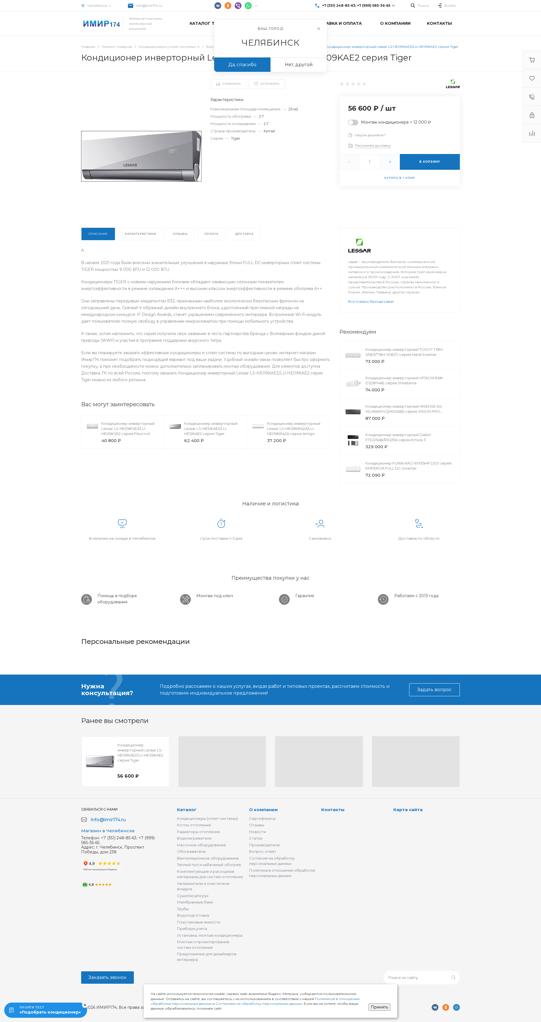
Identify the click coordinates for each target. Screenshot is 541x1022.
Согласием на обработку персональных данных (259, 1003)
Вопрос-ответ (262, 851)
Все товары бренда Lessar (371, 301)
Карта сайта (408, 809)
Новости (257, 831)
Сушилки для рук (193, 895)
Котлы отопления (194, 825)
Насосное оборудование (201, 845)
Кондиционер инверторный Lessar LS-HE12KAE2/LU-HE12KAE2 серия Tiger (211, 428)
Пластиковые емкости (198, 922)
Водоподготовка (193, 915)
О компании (263, 809)
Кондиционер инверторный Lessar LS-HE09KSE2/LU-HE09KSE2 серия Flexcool (128, 428)
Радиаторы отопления (198, 831)
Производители (264, 845)
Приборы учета (192, 928)
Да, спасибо (242, 64)
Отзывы (256, 825)
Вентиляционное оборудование (208, 858)
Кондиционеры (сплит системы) (207, 818)
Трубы (183, 909)
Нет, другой (299, 64)
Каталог (186, 809)
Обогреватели (191, 851)
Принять (379, 1007)
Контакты (333, 809)
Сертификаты (262, 818)
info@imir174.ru (149, 5)
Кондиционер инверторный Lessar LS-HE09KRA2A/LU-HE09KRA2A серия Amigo (293, 428)
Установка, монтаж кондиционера (209, 935)
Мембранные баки (195, 902)
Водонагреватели (194, 838)
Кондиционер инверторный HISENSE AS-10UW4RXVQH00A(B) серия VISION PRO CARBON (404, 411)
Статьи (255, 838)
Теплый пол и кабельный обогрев (209, 864)
